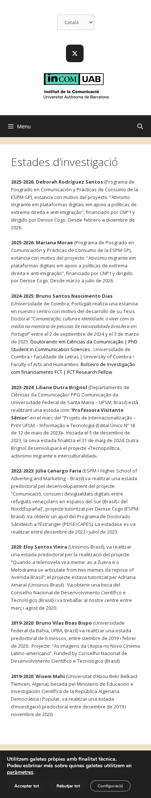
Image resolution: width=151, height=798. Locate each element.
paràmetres (20, 772)
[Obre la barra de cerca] (140, 126)
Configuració (110, 786)
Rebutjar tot (68, 786)
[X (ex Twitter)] (75, 53)
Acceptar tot (26, 786)
